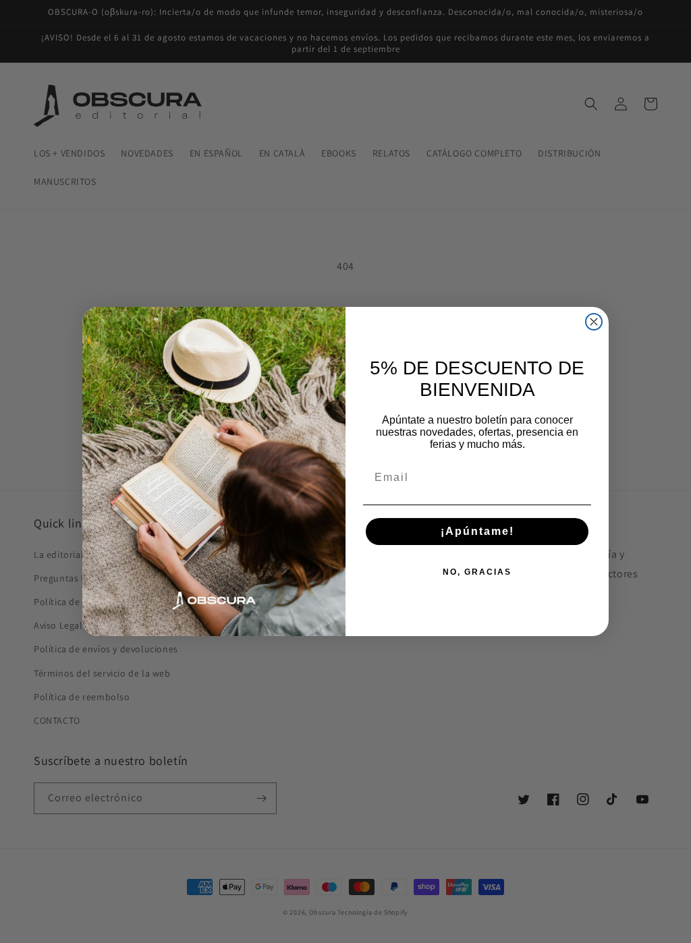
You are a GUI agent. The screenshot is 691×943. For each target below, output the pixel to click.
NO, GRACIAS (477, 572)
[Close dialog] (594, 322)
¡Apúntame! (477, 531)
